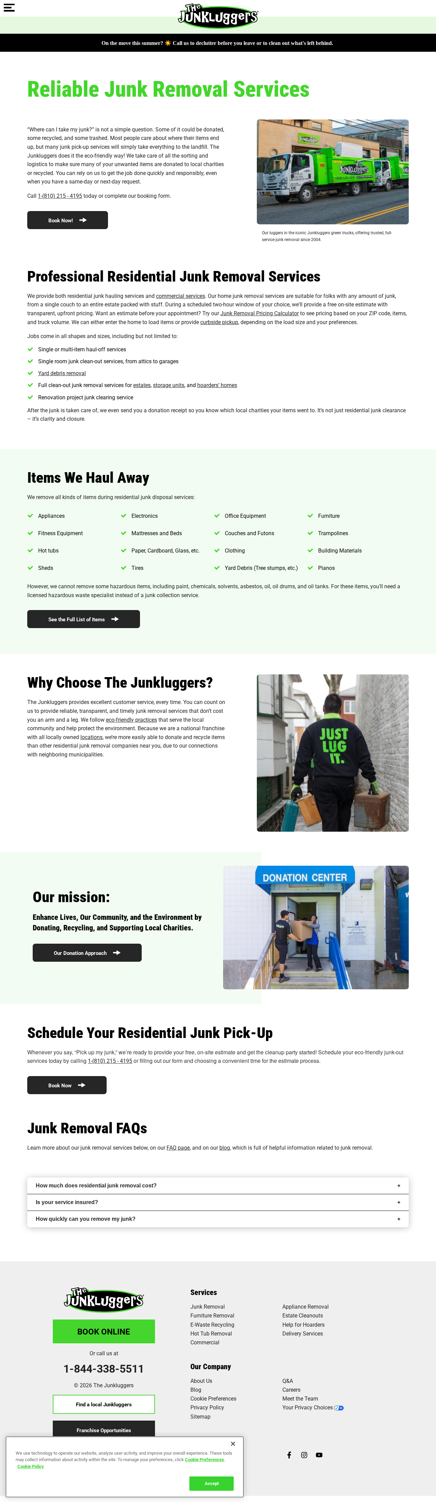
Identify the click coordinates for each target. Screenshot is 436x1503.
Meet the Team (300, 1398)
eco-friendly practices (131, 719)
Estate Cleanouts (302, 1315)
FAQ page (178, 1147)
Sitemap (200, 1416)
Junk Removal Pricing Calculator (259, 313)
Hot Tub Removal (211, 1333)
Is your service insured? (67, 1202)
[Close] (232, 1443)
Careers (291, 1389)
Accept (212, 1483)
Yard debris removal (62, 373)
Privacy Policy (207, 1407)
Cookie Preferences (204, 1459)
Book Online (103, 1331)
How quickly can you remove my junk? (86, 1219)
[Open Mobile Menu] (9, 8)
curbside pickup (219, 321)
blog (224, 1147)
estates (142, 385)
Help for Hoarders (303, 1324)
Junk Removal (207, 1306)
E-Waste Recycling (212, 1324)
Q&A (287, 1380)
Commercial (204, 1342)
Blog (195, 1389)
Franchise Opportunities (104, 1430)
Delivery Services (302, 1333)
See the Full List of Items (77, 619)
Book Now (60, 1085)
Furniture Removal (212, 1315)
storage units (168, 385)
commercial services (180, 295)
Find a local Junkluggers (104, 1404)
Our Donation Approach (81, 952)
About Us (201, 1380)
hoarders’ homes (217, 385)
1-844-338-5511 (103, 1368)
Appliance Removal (305, 1306)
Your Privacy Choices (307, 1407)
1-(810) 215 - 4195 (60, 195)
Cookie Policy (30, 1466)
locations (91, 736)
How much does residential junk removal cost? (96, 1185)
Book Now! (61, 220)
